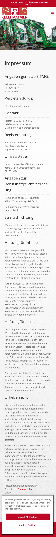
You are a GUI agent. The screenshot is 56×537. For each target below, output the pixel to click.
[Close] (49, 499)
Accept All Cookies (27, 517)
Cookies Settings (27, 525)
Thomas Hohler (25, 489)
